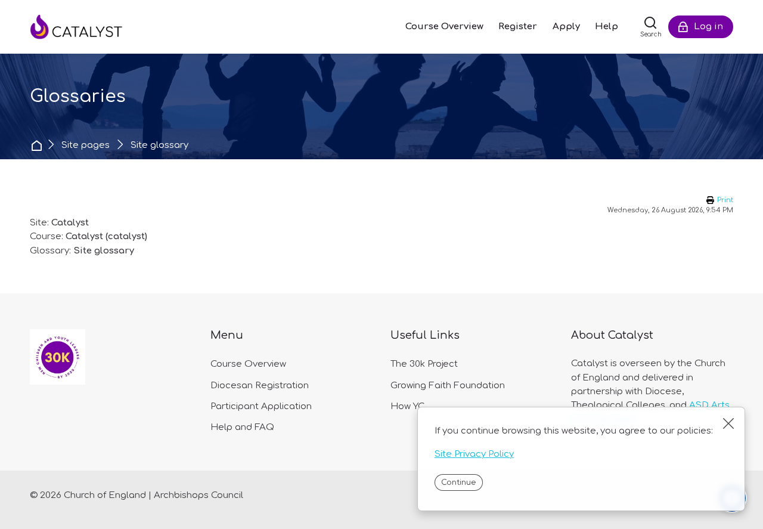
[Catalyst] (89, 27)
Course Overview (248, 364)
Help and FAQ (242, 427)
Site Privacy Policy (474, 454)
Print (725, 200)
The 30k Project (424, 364)
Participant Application (261, 406)
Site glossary (159, 145)
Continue (458, 482)
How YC (407, 406)
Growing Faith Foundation (447, 385)
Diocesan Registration (259, 385)
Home (38, 145)
